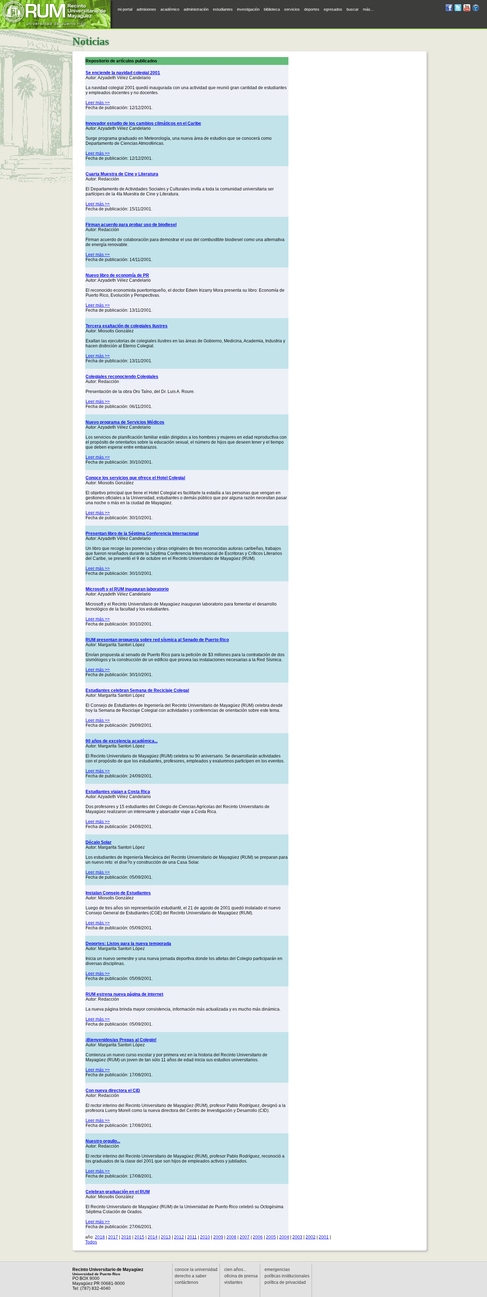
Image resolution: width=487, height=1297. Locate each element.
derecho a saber (190, 1275)
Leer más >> (98, 102)
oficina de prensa (241, 1275)
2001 (324, 1237)
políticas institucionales (287, 1275)
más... (368, 9)
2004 (284, 1237)
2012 (179, 1237)
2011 (192, 1237)
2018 (100, 1237)
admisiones (146, 9)
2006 (258, 1237)
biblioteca (272, 9)
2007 (245, 1237)
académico (169, 9)
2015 (139, 1237)
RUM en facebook (449, 8)
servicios (292, 9)
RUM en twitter (458, 8)
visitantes (233, 1282)
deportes (311, 9)
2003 (297, 1237)
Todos (91, 1242)
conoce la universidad (196, 1269)
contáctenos (186, 1282)
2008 (231, 1237)
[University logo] (57, 14)
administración (196, 9)
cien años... (235, 1269)
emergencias (277, 1269)
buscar (353, 9)
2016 (126, 1237)
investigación (248, 9)
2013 (166, 1237)
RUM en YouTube (466, 8)
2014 (153, 1237)
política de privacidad (285, 1282)
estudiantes (223, 9)
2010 (205, 1237)
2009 (218, 1237)
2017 (113, 1237)
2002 (311, 1237)
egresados (333, 9)
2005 (271, 1237)
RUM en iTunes (475, 8)
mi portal (125, 9)
